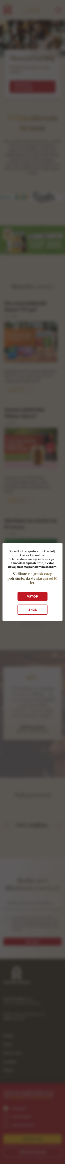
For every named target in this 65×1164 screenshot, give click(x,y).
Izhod (33, 610)
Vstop (32, 596)
